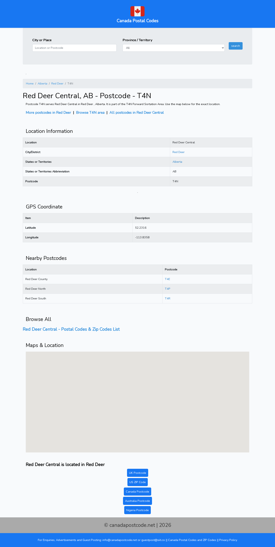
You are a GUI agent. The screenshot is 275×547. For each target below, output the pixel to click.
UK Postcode (137, 473)
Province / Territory (137, 40)
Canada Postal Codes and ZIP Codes (192, 540)
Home (30, 83)
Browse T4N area (90, 112)
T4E (167, 279)
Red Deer (57, 83)
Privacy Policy (228, 540)
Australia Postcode (137, 501)
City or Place (42, 40)
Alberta (42, 83)
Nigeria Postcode (137, 510)
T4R (167, 298)
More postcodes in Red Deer (49, 112)
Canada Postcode (137, 492)
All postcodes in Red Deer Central (137, 112)
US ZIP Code (137, 482)
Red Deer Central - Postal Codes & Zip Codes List (71, 329)
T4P (167, 289)
